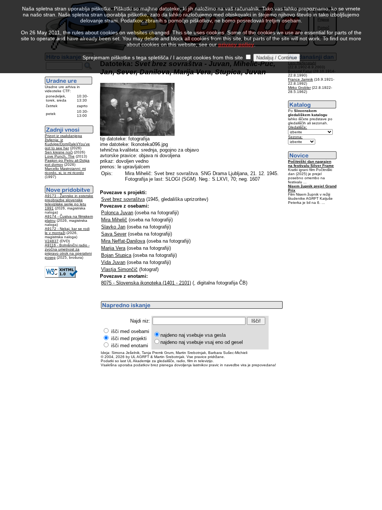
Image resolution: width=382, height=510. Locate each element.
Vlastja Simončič (119, 269)
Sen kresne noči (59, 152)
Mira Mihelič (114, 220)
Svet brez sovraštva (123, 199)
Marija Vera (113, 248)
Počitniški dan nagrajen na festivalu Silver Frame (311, 163)
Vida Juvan (113, 262)
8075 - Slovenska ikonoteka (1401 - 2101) (146, 283)
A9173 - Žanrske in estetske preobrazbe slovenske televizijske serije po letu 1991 (69, 202)
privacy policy (236, 44)
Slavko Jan (113, 227)
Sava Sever (113, 234)
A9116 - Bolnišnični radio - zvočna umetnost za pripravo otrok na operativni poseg (68, 251)
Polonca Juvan (117, 212)
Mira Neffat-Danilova (123, 241)
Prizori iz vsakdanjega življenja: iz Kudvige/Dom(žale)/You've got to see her (67, 142)
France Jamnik (300, 79)
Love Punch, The (60, 156)
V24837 (52, 241)
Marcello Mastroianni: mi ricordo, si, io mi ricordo (65, 171)
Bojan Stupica (116, 255)
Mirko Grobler (299, 87)
